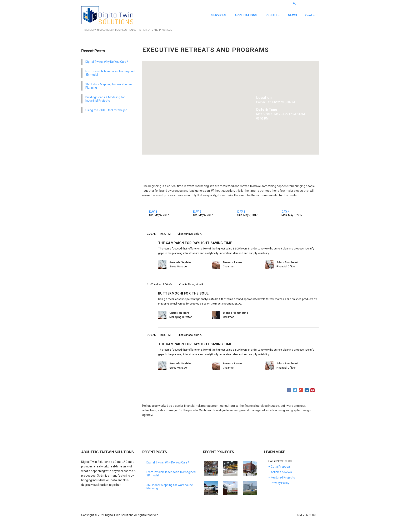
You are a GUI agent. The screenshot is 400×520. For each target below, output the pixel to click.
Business (155, 390)
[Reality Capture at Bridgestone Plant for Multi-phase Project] (230, 486)
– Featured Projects (281, 477)
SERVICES (218, 15)
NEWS (292, 15)
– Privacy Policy (278, 483)
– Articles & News (280, 472)
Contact (311, 15)
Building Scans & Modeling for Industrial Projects (105, 99)
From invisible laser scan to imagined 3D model (110, 73)
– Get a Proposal (279, 466)
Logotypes (185, 390)
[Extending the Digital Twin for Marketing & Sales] (211, 466)
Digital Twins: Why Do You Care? (106, 61)
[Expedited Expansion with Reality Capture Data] (230, 466)
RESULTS (273, 15)
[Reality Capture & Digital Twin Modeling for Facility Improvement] (249, 466)
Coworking (170, 390)
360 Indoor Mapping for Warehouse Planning (108, 86)
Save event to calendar (171, 169)
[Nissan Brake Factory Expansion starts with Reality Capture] (211, 486)
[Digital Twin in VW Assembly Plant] (249, 486)
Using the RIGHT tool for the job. (106, 110)
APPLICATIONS (246, 15)
